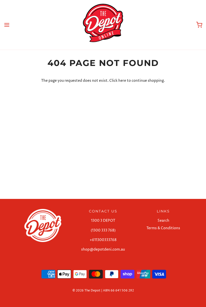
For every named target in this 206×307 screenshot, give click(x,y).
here (122, 80)
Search (163, 220)
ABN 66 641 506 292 (118, 290)
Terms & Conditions (163, 228)
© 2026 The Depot (86, 290)
